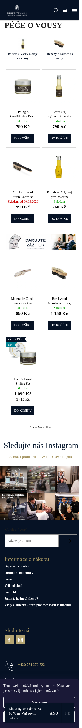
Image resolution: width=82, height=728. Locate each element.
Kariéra (10, 579)
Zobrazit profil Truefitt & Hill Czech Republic (42, 457)
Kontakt (10, 592)
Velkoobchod (13, 585)
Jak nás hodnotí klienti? (21, 598)
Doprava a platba (17, 566)
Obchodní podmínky (19, 572)
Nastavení (39, 702)
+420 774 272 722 (31, 664)
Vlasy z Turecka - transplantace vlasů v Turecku (38, 605)
